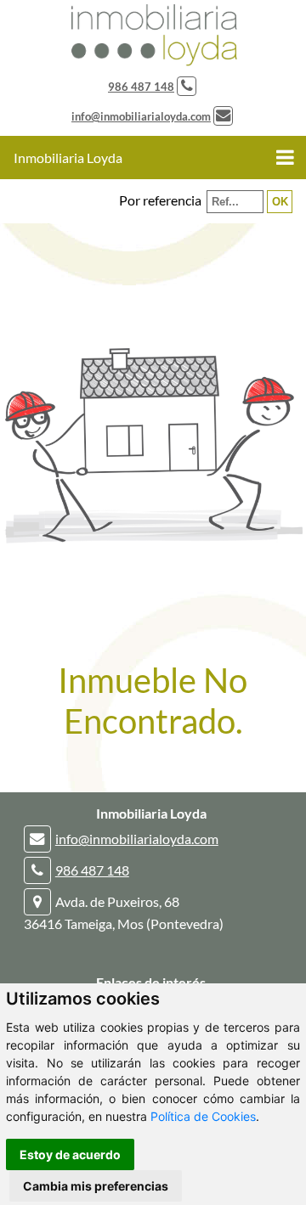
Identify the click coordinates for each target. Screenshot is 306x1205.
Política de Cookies (203, 1116)
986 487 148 (141, 86)
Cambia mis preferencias (95, 1186)
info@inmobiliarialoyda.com (141, 116)
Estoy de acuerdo (70, 1154)
